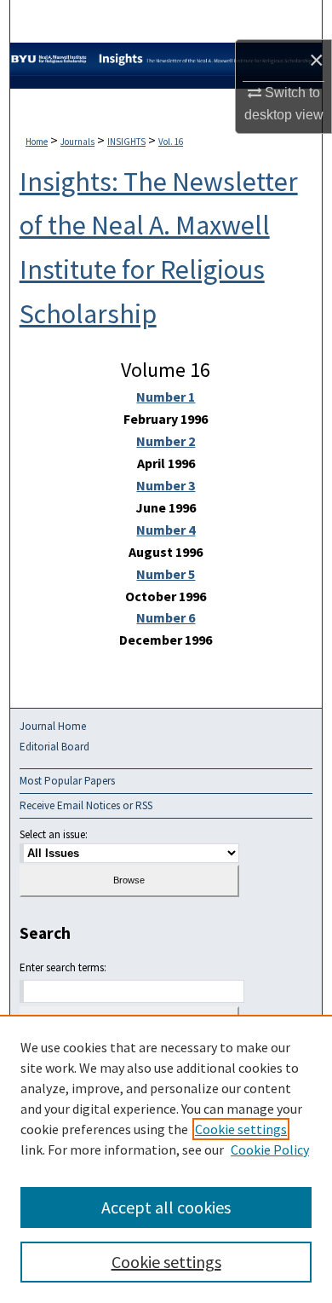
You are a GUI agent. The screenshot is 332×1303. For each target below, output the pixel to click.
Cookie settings (241, 1129)
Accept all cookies (166, 1207)
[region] (166, 1159)
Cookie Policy (270, 1149)
